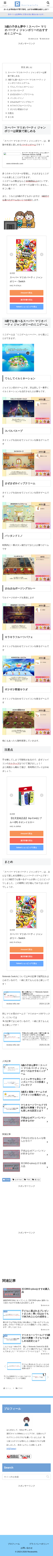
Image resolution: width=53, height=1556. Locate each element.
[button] (47, 1476)
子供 (28, 1180)
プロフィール (14, 1544)
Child (8, 1180)
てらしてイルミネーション (22, 87)
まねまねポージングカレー (22, 102)
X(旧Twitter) (11, 1449)
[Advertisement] (26, 52)
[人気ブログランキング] (13, 1458)
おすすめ (18, 1180)
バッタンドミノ (17, 98)
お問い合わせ (27, 1548)
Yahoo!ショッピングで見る (26, 307)
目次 (23, 67)
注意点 (11, 113)
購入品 (37, 1180)
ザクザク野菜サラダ (19, 109)
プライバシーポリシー (39, 1544)
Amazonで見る (26, 293)
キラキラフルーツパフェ (21, 106)
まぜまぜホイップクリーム (22, 94)
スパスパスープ (17, 91)
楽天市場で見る (27, 300)
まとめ (11, 117)
